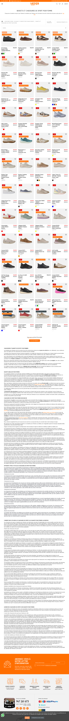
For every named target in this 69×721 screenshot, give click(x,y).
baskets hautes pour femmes (49, 412)
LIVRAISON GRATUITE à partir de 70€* (59, 0)
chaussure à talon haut (39, 384)
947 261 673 (4, 0)
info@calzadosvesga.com (15, 0)
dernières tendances (23, 417)
